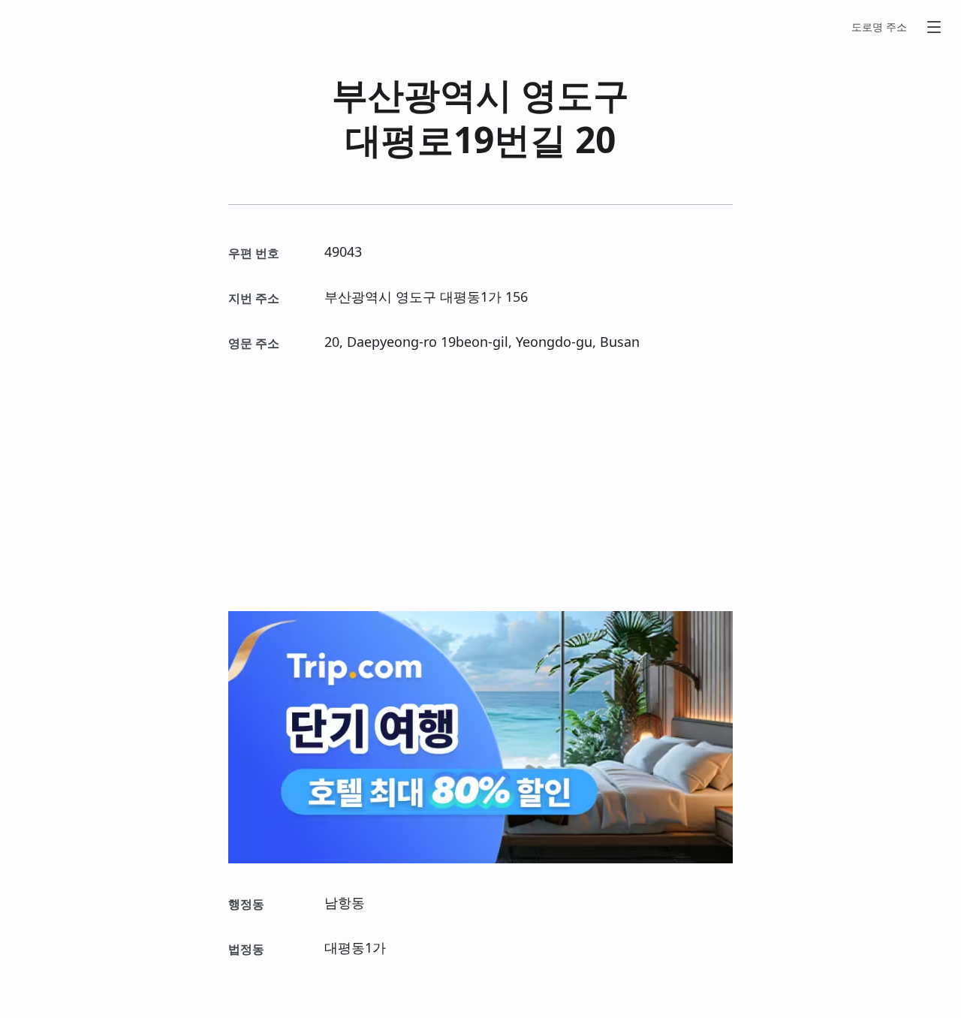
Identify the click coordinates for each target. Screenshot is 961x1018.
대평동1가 (471, 297)
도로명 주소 (879, 27)
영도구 (575, 94)
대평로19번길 (455, 139)
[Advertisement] (480, 482)
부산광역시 (422, 94)
